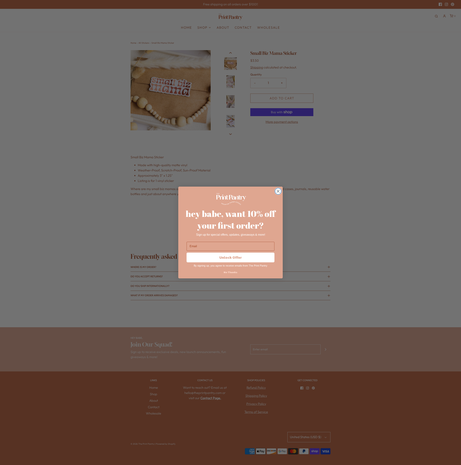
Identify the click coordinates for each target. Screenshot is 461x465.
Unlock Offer (230, 257)
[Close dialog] (278, 191)
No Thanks (230, 272)
